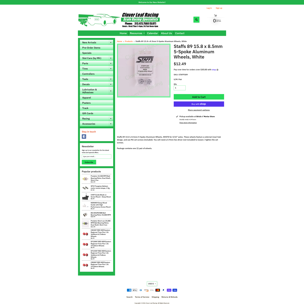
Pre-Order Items (91, 47)
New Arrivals (97, 43)
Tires (97, 69)
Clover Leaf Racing (151, 303)
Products (129, 41)
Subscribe (89, 162)
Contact (179, 33)
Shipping (155, 297)
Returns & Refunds (170, 297)
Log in (209, 8)
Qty (175, 84)
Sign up (219, 8)
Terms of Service (142, 297)
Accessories (97, 124)
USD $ (151, 283)
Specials (86, 52)
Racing (97, 119)
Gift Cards (87, 113)
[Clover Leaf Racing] (121, 20)
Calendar (152, 33)
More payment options (199, 110)
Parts (97, 64)
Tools (97, 79)
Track (85, 108)
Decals (97, 85)
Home (123, 33)
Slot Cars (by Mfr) (97, 58)
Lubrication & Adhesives (97, 91)
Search (129, 297)
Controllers (88, 73)
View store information (188, 123)
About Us (166, 33)
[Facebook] (84, 136)
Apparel (86, 97)
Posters (86, 102)
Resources (137, 33)
